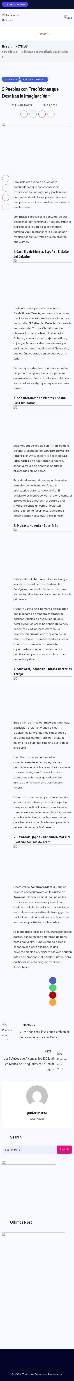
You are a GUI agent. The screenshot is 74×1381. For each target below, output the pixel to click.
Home (5, 46)
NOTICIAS (21, 46)
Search (64, 1149)
